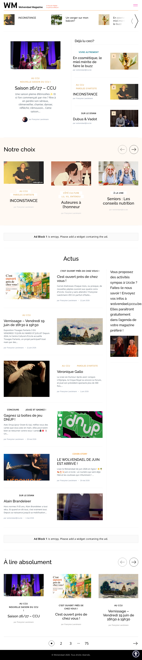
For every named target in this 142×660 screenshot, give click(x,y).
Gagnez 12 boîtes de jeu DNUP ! (23, 417)
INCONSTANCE (27, 17)
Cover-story (80, 454)
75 (87, 643)
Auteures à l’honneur (71, 204)
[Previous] (133, 21)
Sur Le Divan (88, 113)
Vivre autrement (89, 52)
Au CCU (35, 78)
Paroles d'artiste (86, 88)
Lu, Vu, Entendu (71, 196)
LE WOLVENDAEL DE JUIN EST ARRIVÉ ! (78, 461)
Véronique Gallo (70, 372)
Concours (13, 409)
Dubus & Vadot (85, 119)
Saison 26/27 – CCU (35, 88)
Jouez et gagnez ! (36, 409)
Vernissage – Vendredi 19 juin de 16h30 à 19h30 (24, 323)
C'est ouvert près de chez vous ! (79, 271)
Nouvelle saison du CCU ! (35, 81)
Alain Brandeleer (17, 501)
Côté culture (71, 193)
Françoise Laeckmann (40, 119)
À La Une (119, 193)
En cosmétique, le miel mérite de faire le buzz (87, 62)
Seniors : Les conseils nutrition (118, 201)
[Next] (136, 21)
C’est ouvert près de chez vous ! (77, 279)
